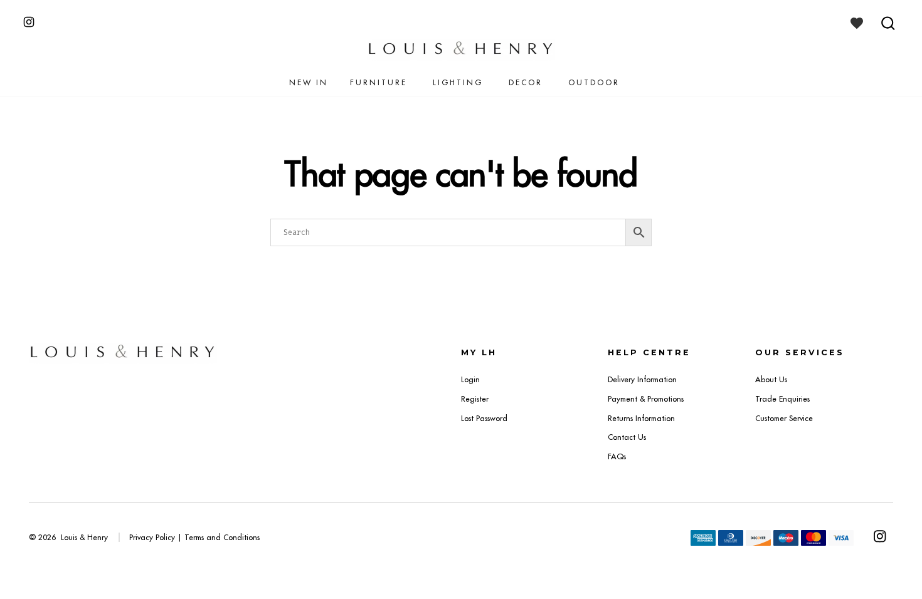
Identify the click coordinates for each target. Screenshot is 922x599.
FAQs (617, 456)
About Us (771, 379)
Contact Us (627, 437)
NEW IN (308, 82)
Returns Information (641, 418)
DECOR (526, 82)
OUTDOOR (594, 82)
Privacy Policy (152, 537)
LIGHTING (458, 82)
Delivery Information (642, 379)
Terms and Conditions (222, 537)
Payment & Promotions (646, 399)
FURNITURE (378, 82)
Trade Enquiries (782, 399)
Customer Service (784, 418)
